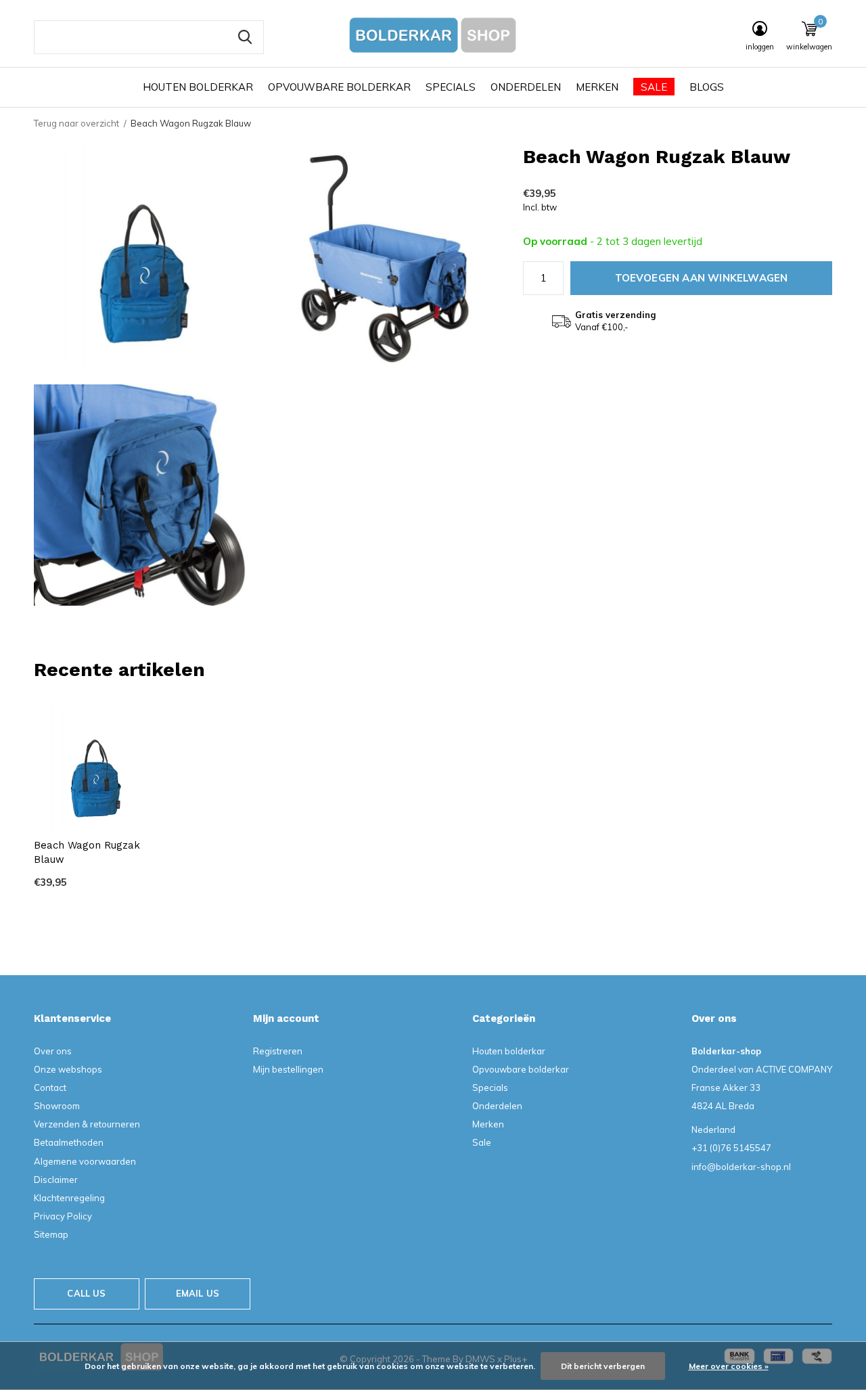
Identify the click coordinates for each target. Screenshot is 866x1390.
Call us (86, 1293)
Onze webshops (68, 1069)
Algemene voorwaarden (85, 1161)
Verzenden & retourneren (87, 1124)
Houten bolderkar (198, 87)
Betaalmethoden (69, 1142)
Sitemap (51, 1234)
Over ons (53, 1051)
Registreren (277, 1051)
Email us (197, 1293)
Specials (451, 87)
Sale (654, 87)
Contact (50, 1087)
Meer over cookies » (729, 1366)
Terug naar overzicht (76, 123)
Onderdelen (526, 87)
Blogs (706, 87)
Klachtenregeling (69, 1197)
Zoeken (245, 37)
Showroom (57, 1105)
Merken (597, 87)
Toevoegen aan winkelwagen (701, 277)
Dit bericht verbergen (603, 1366)
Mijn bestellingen (288, 1069)
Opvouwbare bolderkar (339, 87)
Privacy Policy (63, 1216)
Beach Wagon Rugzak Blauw (87, 852)
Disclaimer (56, 1179)
